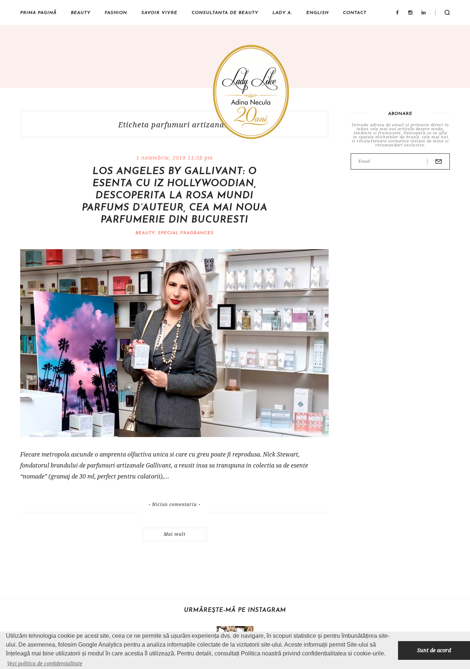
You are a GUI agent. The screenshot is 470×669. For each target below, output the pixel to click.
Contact (354, 13)
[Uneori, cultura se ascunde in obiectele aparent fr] (230, 630)
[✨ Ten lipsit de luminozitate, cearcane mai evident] (248, 630)
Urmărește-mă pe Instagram (235, 610)
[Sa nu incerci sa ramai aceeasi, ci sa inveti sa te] (221, 630)
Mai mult (174, 534)
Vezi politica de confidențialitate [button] (44, 663)
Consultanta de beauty (225, 13)
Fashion (116, 13)
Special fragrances (186, 233)
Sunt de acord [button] (434, 650)
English (317, 13)
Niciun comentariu (174, 504)
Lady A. (282, 13)
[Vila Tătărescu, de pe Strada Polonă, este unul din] (239, 630)
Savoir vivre (159, 13)
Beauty (80, 13)
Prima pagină (38, 13)
